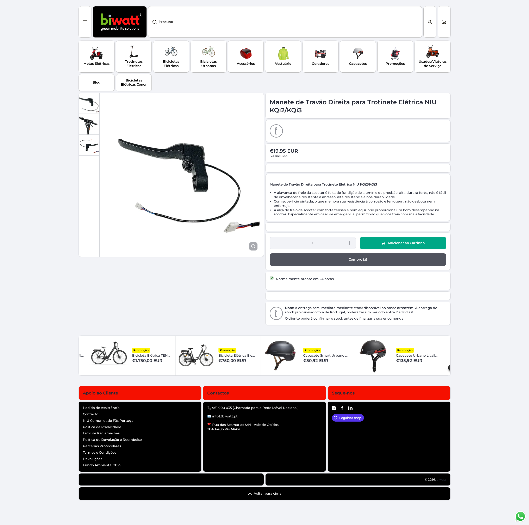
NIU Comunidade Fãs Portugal (108, 421)
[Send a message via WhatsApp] (520, 516)
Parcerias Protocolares (102, 446)
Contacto (90, 414)
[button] (444, 21)
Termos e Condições (99, 452)
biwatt (441, 479)
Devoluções (92, 459)
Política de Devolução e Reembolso (112, 440)
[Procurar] (152, 22)
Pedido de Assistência (101, 408)
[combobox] (285, 22)
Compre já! (358, 259)
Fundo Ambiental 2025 (102, 465)
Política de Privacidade (102, 427)
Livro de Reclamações (101, 433)
